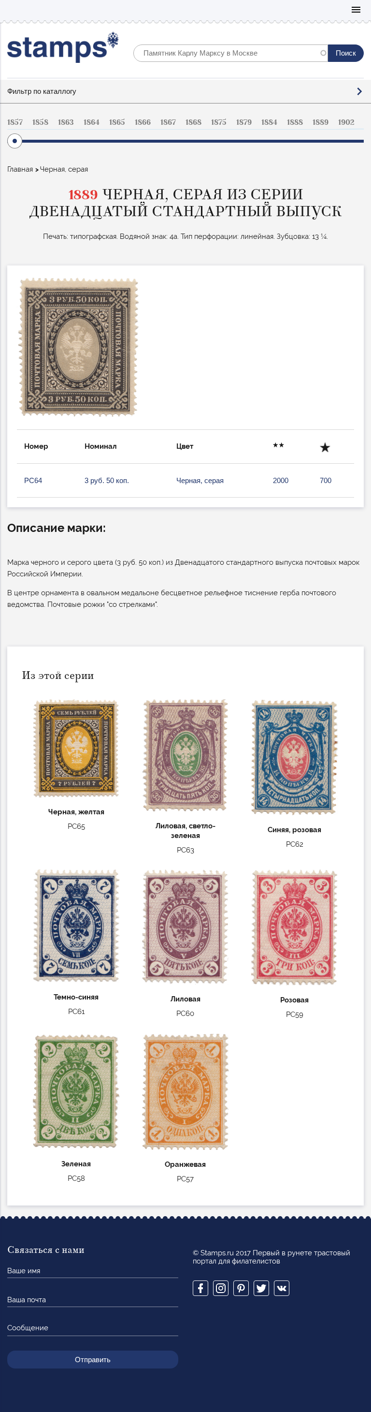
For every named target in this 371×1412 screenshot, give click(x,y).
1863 (66, 122)
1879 (244, 122)
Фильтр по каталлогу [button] (41, 91)
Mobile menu (356, 10)
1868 (193, 122)
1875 (219, 122)
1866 (143, 122)
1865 (117, 122)
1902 (346, 122)
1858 (40, 122)
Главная (20, 169)
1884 (269, 122)
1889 (320, 122)
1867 (168, 122)
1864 (92, 122)
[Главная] (63, 49)
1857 (15, 122)
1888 (295, 122)
